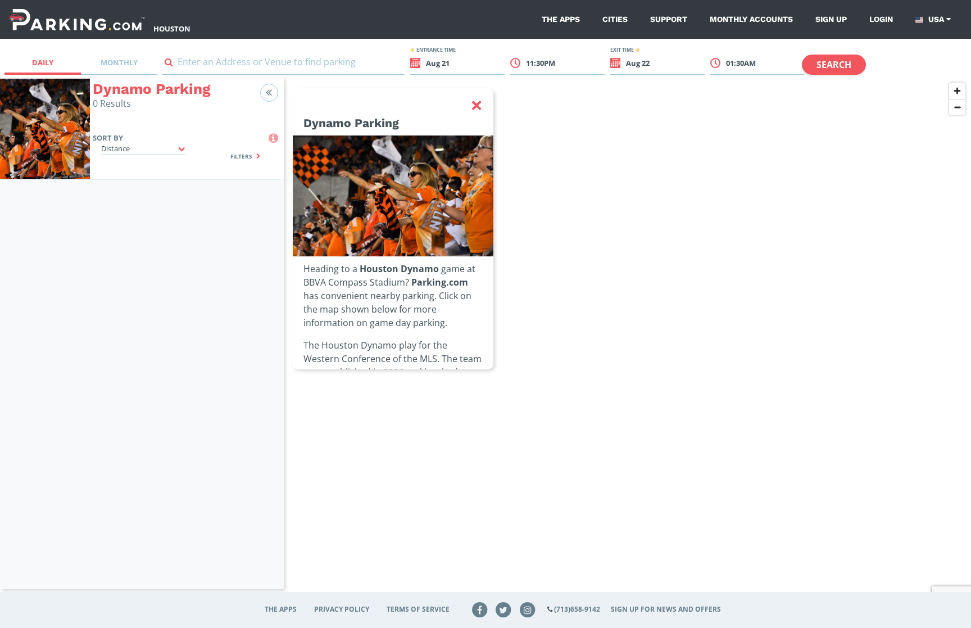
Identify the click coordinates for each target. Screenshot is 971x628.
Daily (42, 62)
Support (668, 19)
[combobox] (283, 64)
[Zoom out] (957, 107)
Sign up (831, 19)
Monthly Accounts (751, 19)
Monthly (119, 62)
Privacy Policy (341, 609)
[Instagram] (528, 609)
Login (881, 19)
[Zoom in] (957, 91)
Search (833, 64)
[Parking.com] (77, 19)
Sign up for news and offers (666, 609)
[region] (627, 340)
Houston (171, 29)
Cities (615, 19)
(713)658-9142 (577, 609)
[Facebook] (479, 609)
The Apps (561, 19)
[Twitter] (503, 609)
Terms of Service (418, 609)
